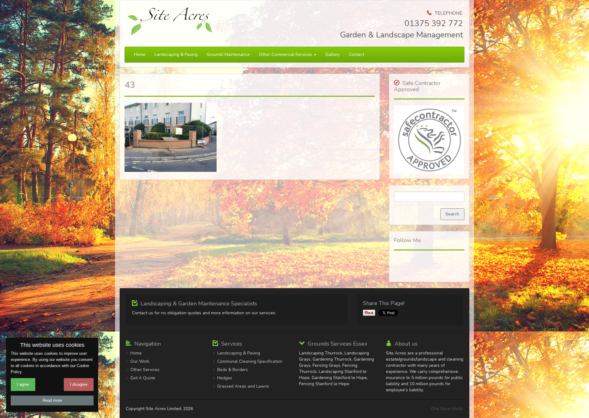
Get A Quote (142, 378)
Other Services (145, 370)
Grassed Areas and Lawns (243, 386)
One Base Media (447, 409)
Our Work (139, 361)
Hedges (224, 378)
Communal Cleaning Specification (250, 361)
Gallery (332, 54)
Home (139, 54)
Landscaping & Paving (176, 54)
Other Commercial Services (286, 54)
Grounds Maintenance (228, 54)
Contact (356, 54)
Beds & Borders (232, 370)
